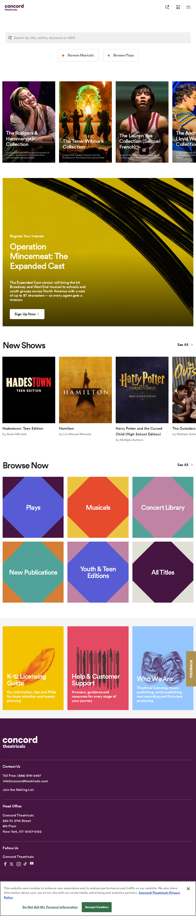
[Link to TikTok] (25, 864)
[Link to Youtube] (31, 864)
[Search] (167, 7)
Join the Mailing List (18, 790)
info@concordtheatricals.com (25, 781)
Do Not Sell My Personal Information (50, 907)
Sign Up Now (25, 314)
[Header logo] (13, 7)
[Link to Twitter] (11, 864)
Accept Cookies (97, 907)
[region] (98, 898)
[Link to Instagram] (18, 864)
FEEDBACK (191, 669)
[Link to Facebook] (5, 864)
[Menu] (188, 7)
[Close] (188, 888)
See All (183, 345)
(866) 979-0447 (29, 775)
